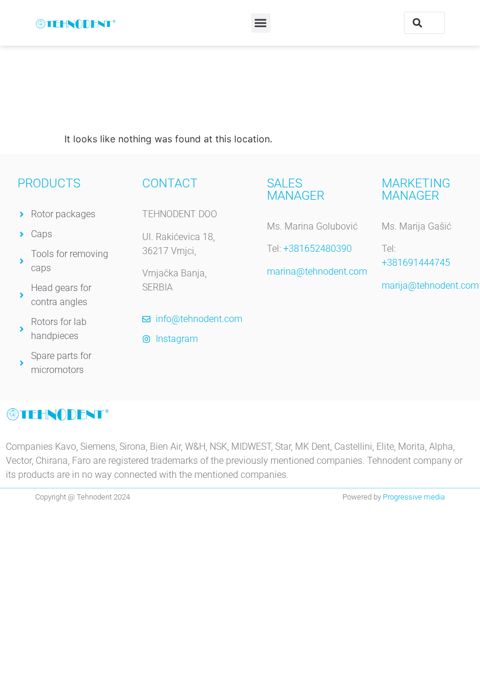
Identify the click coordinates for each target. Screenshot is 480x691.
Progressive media (414, 496)
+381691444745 (416, 262)
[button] (260, 23)
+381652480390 (317, 248)
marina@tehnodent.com (317, 271)
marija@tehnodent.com (430, 285)
